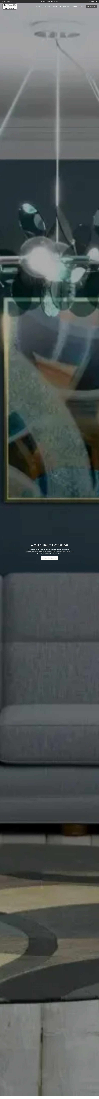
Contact (82, 6)
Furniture (56, 6)
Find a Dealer (91, 6)
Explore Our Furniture (49, 558)
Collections (46, 6)
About (75, 6)
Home (38, 6)
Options (66, 6)
